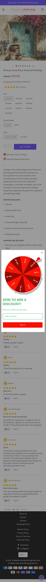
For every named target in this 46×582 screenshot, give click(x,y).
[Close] (42, 252)
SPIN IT (22, 325)
